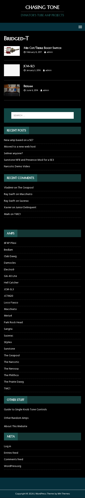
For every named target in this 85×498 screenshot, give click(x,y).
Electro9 (9, 269)
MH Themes (64, 494)
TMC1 (17, 214)
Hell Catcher (11, 282)
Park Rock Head (13, 322)
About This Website (15, 426)
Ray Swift (9, 194)
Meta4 (8, 316)
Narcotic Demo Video (17, 166)
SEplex (8, 342)
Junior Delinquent (26, 207)
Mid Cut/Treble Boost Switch (42, 48)
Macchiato (26, 194)
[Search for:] (42, 115)
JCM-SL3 (29, 66)
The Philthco (11, 375)
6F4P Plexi (10, 243)
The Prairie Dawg (14, 382)
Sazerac (24, 201)
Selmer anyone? (13, 153)
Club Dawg (10, 256)
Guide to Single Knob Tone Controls (25, 409)
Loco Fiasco (11, 302)
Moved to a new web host (20, 146)
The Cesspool (26, 187)
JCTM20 (8, 296)
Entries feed (11, 453)
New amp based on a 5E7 (18, 140)
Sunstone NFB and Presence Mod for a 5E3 (29, 160)
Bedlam (28, 86)
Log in (7, 446)
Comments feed (13, 459)
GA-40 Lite (10, 276)
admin (50, 52)
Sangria (8, 329)
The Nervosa (11, 369)
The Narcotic (11, 362)
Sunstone (9, 349)
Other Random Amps (16, 418)
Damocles (10, 263)
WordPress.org (12, 466)
